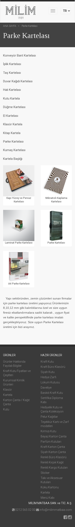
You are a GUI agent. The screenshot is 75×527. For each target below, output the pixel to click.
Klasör (7, 389)
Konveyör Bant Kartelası (19, 55)
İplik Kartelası (12, 64)
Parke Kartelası (29, 26)
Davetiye (46, 387)
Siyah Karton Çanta (53, 452)
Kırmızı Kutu (48, 431)
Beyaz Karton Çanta (53, 436)
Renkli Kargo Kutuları (54, 467)
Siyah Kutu (48, 372)
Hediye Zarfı (48, 377)
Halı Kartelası (12, 90)
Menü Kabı (47, 497)
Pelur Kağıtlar (49, 416)
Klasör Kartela (12, 124)
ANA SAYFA (9, 26)
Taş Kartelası (12, 73)
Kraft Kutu (47, 361)
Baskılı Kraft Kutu (52, 392)
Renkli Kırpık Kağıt (52, 462)
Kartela (7, 394)
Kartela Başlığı (12, 159)
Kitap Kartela (11, 133)
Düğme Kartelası (14, 107)
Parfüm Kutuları (51, 441)
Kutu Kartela (11, 98)
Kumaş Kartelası (14, 150)
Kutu (6, 409)
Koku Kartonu (50, 487)
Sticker (45, 472)
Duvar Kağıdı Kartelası (17, 81)
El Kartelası (10, 116)
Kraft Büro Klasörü (53, 366)
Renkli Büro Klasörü (53, 457)
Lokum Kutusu (50, 382)
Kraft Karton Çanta (53, 446)
